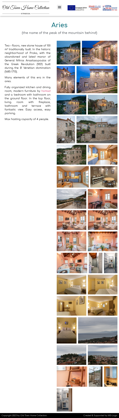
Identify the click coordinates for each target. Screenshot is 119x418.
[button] (59, 7)
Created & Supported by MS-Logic (100, 415)
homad (46, 91)
